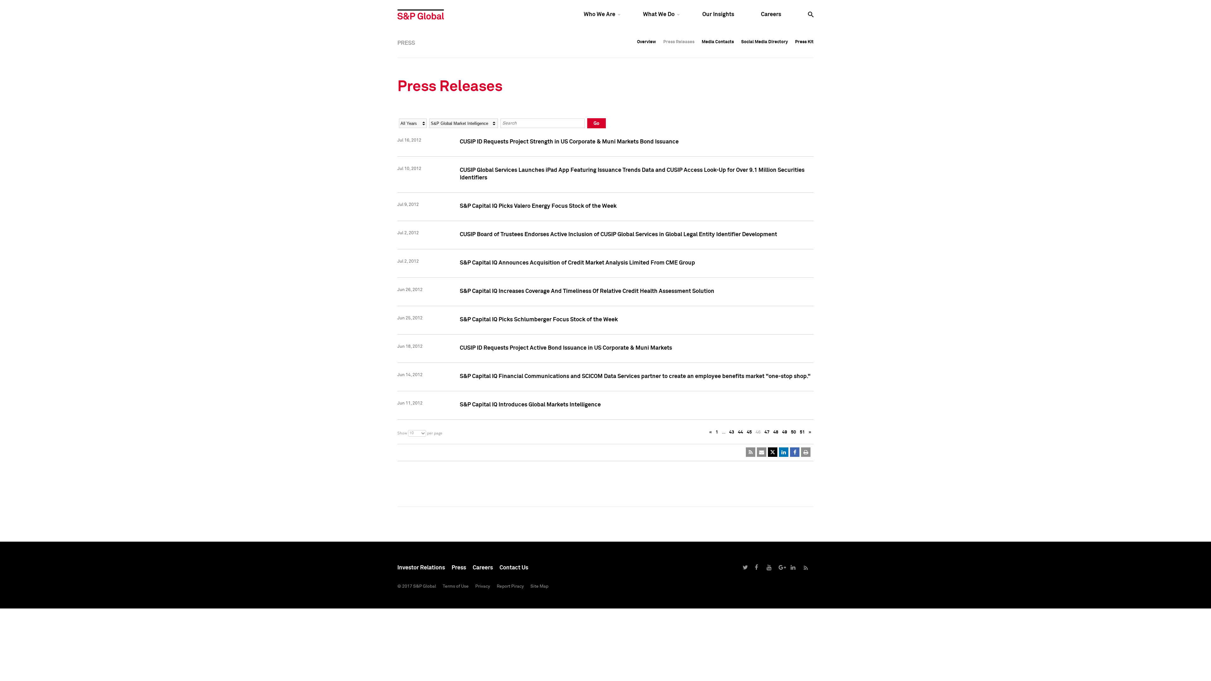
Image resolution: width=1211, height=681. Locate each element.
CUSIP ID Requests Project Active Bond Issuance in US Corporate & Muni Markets (566, 348)
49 (784, 432)
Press (459, 568)
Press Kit (804, 42)
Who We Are (599, 14)
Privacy (482, 586)
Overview (646, 42)
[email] (761, 452)
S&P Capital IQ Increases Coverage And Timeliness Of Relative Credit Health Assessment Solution (587, 291)
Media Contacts (718, 42)
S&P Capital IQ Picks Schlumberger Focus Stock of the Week (539, 320)
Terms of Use (456, 586)
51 (802, 432)
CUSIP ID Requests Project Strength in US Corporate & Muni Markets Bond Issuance (569, 142)
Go (597, 123)
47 (766, 432)
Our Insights (718, 14)
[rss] (750, 452)
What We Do (659, 14)
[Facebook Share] (794, 452)
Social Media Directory (764, 42)
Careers (771, 14)
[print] (805, 452)
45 (749, 432)
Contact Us (514, 568)
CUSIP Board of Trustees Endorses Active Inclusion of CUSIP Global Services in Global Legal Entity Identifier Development (618, 234)
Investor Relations (421, 568)
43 (731, 432)
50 (793, 432)
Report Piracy (510, 586)
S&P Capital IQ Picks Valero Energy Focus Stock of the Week (538, 206)
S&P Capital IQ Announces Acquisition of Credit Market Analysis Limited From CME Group (577, 263)
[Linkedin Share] (783, 452)
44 (740, 432)
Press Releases (678, 42)
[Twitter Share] (772, 452)
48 (775, 432)
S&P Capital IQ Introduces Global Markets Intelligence (530, 405)
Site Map (539, 586)
